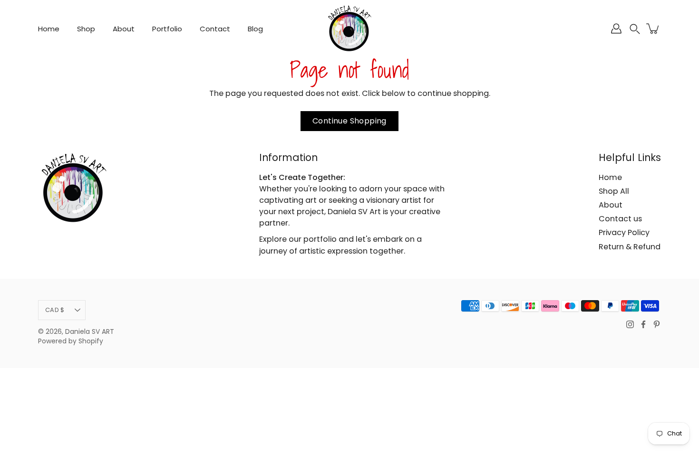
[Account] (616, 28)
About (124, 29)
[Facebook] (643, 324)
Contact (215, 29)
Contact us (620, 218)
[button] (635, 29)
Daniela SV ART (89, 331)
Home (48, 29)
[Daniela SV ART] (349, 28)
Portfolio (167, 29)
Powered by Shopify (70, 341)
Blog (255, 29)
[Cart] (653, 28)
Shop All (614, 191)
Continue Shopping (349, 120)
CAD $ (54, 309)
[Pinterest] (656, 324)
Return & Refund (629, 246)
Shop (86, 29)
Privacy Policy (624, 232)
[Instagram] (630, 324)
